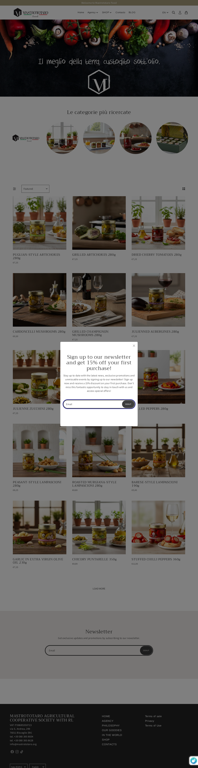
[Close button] (133, 345)
